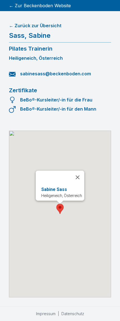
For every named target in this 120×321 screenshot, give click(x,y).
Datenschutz (72, 313)
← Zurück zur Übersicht (35, 25)
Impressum (46, 313)
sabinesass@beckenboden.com (55, 73)
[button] (60, 208)
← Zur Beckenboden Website (40, 5)
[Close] (77, 177)
